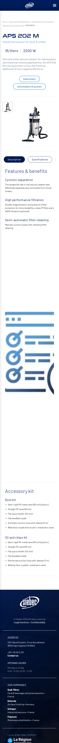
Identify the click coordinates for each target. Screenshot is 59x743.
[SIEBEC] (29, 5)
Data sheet (29, 78)
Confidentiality (38, 622)
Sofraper (12, 709)
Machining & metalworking (19, 21)
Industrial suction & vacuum (42, 21)
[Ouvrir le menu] (54, 5)
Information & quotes (29, 86)
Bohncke (12, 701)
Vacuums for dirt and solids (13, 25)
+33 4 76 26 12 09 (15, 652)
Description (14, 159)
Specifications (40, 159)
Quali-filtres (13, 689)
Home (5, 21)
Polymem (12, 716)
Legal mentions (21, 622)
